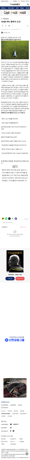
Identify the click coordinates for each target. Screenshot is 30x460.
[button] (27, 1)
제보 (19, 1)
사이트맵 (9, 416)
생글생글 (22, 441)
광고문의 (16, 411)
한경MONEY (6, 18)
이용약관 (22, 411)
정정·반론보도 (23, 413)
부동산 (22, 8)
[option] (15, 13)
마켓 (17, 8)
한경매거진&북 (4, 1)
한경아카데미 (4, 441)
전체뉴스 (3, 8)
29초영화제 (13, 444)
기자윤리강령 (15, 413)
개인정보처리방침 (5, 413)
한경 (4, 405)
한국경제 (3, 439)
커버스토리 (11, 8)
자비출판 (15, 1)
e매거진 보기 (20, 278)
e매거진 (23, 1)
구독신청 (10, 278)
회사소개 (3, 411)
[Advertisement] (15, 308)
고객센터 (3, 416)
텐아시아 (12, 441)
